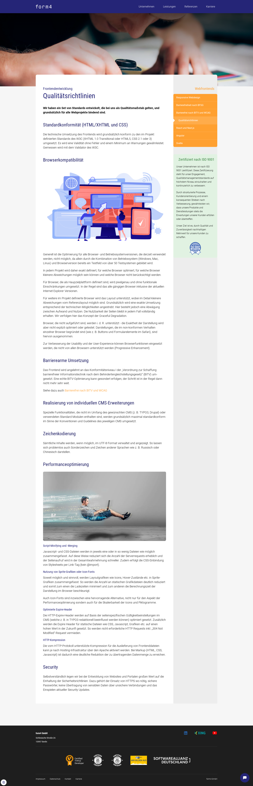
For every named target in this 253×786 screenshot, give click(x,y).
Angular (180, 135)
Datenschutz (55, 779)
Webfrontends (204, 89)
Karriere (210, 6)
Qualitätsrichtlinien (188, 120)
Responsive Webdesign (188, 97)
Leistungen (169, 6)
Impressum (40, 779)
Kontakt (68, 779)
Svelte (179, 143)
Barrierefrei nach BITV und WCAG (86, 390)
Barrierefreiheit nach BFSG (190, 105)
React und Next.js (185, 128)
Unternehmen (146, 6)
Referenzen (190, 6)
